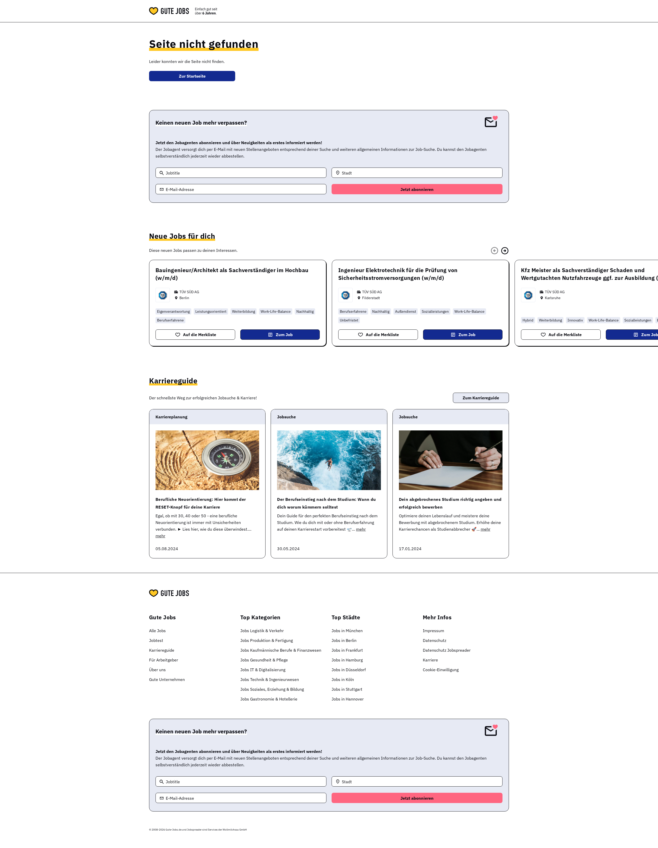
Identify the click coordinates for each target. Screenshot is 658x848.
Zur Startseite (192, 76)
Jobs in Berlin (344, 640)
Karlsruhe (553, 298)
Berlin (184, 298)
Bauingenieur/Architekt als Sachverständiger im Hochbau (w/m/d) (232, 273)
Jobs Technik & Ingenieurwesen (269, 679)
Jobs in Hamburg (347, 659)
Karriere (430, 659)
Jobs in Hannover (348, 699)
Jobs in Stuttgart (347, 689)
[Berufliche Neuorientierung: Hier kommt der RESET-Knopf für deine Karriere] (207, 460)
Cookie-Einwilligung (441, 669)
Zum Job (284, 334)
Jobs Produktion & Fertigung (266, 640)
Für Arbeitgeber (163, 659)
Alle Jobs (157, 630)
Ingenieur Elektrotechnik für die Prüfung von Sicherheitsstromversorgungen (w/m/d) (398, 273)
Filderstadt (371, 298)
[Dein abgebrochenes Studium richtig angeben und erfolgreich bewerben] (451, 460)
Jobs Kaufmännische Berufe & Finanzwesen (280, 650)
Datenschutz (434, 640)
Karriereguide (161, 650)
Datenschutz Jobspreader (447, 650)
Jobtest (156, 640)
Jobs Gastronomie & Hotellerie (268, 699)
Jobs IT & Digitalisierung (262, 669)
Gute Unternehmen (167, 679)
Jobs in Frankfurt (347, 650)
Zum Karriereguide (481, 397)
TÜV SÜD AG (189, 292)
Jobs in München (347, 630)
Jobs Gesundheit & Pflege (264, 659)
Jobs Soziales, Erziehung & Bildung (272, 689)
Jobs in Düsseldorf (349, 669)
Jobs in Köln (343, 679)
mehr (160, 535)
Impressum (433, 630)
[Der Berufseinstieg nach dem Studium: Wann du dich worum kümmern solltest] (329, 460)
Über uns (157, 669)
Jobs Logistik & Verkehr (262, 630)
